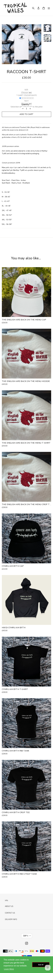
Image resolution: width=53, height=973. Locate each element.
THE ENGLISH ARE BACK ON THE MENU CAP (24, 319)
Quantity (25, 104)
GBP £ (25, 935)
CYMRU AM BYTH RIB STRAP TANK (19, 874)
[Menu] (48, 8)
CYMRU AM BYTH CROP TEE (16, 812)
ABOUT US (9, 906)
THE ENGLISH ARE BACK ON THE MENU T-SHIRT (26, 443)
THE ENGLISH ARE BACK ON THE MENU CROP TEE (27, 504)
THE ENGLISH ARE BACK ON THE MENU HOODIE (26, 381)
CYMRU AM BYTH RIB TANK (15, 750)
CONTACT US (10, 912)
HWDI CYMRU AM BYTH (13, 627)
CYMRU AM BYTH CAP (13, 566)
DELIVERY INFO (11, 919)
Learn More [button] (9, 969)
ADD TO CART (26, 114)
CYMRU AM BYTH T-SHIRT (15, 689)
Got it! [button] (41, 965)
